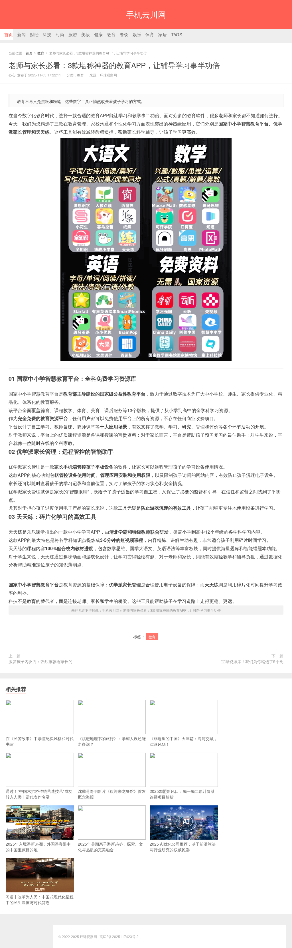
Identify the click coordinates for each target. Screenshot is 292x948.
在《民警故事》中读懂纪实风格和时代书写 (40, 741)
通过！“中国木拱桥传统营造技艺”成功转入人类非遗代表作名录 (39, 794)
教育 (40, 52)
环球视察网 (88, 936)
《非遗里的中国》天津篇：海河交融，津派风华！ (184, 741)
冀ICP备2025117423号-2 (119, 936)
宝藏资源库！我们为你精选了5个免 (252, 661)
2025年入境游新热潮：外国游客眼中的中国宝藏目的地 (38, 846)
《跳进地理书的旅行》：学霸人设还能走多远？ (112, 741)
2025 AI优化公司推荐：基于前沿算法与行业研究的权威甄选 (183, 846)
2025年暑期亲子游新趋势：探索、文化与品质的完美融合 (110, 846)
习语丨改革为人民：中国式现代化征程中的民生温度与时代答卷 (40, 899)
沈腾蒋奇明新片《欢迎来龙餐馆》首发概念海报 (112, 794)
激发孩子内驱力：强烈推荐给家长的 (40, 661)
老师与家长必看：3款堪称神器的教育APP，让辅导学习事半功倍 (114, 65)
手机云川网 (146, 14)
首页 (29, 52)
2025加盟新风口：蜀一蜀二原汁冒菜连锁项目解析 (182, 794)
